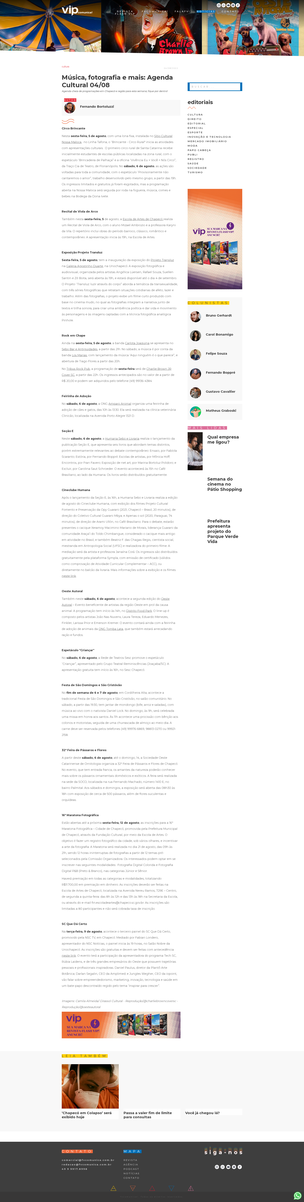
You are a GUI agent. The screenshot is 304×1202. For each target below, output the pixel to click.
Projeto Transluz (162, 260)
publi (193, 154)
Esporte (195, 132)
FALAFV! (182, 11)
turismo (195, 172)
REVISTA (130, 1160)
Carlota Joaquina (137, 343)
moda (193, 145)
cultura (195, 114)
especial (195, 127)
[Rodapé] (121, 1025)
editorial (197, 123)
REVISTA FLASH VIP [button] (125, 12)
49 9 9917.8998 (75, 1168)
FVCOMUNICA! (155, 11)
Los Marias (79, 355)
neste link (69, 576)
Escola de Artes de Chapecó (143, 219)
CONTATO (231, 11)
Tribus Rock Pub (78, 369)
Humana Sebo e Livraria (122, 438)
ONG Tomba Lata (111, 629)
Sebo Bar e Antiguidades (79, 349)
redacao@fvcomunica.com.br (87, 1164)
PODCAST (131, 1168)
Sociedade (197, 167)
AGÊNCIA (131, 1164)
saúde (193, 163)
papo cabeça (199, 150)
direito (195, 119)
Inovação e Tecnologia (209, 136)
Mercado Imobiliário (207, 141)
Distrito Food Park (139, 611)
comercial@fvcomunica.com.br (88, 1160)
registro (196, 158)
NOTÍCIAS (206, 11)
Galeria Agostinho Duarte (84, 266)
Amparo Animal (119, 404)
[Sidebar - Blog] (215, 239)
